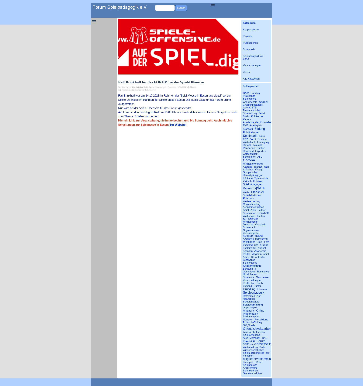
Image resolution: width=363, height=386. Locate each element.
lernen (253, 274)
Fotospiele (248, 362)
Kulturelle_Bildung (253, 235)
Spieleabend (249, 98)
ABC (259, 156)
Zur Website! (178, 124)
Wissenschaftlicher (253, 350)
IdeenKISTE (249, 107)
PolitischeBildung (252, 322)
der (244, 218)
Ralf (146, 90)
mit (254, 227)
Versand (247, 286)
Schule (247, 227)
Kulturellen (259, 332)
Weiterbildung (250, 347)
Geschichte (249, 271)
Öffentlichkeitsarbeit (257, 328)
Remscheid (263, 271)
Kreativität (249, 341)
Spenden (248, 251)
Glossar (247, 332)
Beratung (248, 268)
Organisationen (251, 230)
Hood (246, 274)
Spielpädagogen (252, 184)
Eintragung (263, 142)
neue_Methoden (251, 337)
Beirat (261, 113)
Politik (246, 254)
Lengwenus (249, 259)
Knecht (262, 247)
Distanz (247, 145)
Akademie (260, 250)
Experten (260, 150)
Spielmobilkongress (253, 352)
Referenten (249, 296)
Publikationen (250, 42)
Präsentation (250, 313)
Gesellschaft (250, 102)
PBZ (245, 139)
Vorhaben (248, 355)
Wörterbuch (249, 142)
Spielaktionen (250, 370)
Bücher (260, 148)
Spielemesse (127, 90)
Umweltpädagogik (252, 175)
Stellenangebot (251, 316)
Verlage (259, 169)
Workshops (249, 216)
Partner (261, 210)
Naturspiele (249, 298)
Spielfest (253, 218)
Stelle (246, 116)
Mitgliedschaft (250, 221)
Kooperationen (251, 29)
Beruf (253, 139)
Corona (249, 160)
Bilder (262, 347)
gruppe (264, 244)
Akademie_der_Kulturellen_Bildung (262, 122)
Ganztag (255, 93)
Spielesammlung (253, 304)
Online (260, 310)
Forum (261, 341)
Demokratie (258, 256)
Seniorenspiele (251, 301)
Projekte (247, 36)
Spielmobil (248, 277)
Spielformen (249, 213)
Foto (266, 242)
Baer (246, 92)
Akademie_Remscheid (255, 238)
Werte (246, 192)
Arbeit (246, 257)
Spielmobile (261, 178)
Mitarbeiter (248, 310)
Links (259, 242)
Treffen (261, 216)
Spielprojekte (250, 365)
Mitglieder (249, 241)
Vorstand (248, 245)
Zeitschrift (249, 181)
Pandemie (249, 147)
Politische (257, 116)
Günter (257, 286)
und (256, 245)
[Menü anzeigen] (213, 6)
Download (248, 151)
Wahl (266, 166)
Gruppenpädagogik (253, 104)
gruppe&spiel (250, 307)
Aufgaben (248, 169)
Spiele (259, 188)
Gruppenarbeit (250, 172)
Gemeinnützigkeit (252, 373)
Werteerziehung (251, 201)
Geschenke (262, 277)
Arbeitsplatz (255, 125)
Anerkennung (250, 367)
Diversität (248, 224)
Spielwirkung (250, 113)
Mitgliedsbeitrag (251, 204)
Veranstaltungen (252, 65)
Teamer (258, 166)
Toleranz (257, 145)
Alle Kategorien (251, 78)
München (248, 319)
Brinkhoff (152, 90)
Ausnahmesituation (253, 207)
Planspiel (257, 192)
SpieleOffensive (138, 90)
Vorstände (260, 224)
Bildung (259, 129)
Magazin (256, 253)
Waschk (263, 101)
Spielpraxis (249, 49)
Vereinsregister (251, 233)
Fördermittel (249, 248)
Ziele (253, 210)
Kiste (262, 136)
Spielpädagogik (253, 292)
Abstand (247, 166)
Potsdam (248, 198)
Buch (260, 283)
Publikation (249, 283)
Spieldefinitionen (252, 195)
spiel (266, 253)
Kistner (247, 119)
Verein (246, 72)
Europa (262, 139)
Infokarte (248, 178)
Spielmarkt (250, 135)
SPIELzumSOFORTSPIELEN (259, 344)
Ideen (259, 181)
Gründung (249, 289)
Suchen (181, 7)
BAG (265, 337)
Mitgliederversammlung (258, 358)
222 (259, 296)
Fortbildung (261, 319)
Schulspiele (249, 156)
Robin (259, 362)
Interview (262, 289)
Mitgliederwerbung (253, 163)
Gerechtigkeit (250, 153)
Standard (248, 129)
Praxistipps (249, 95)
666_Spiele (249, 325)
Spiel (246, 209)
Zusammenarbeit (252, 110)
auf (267, 352)
